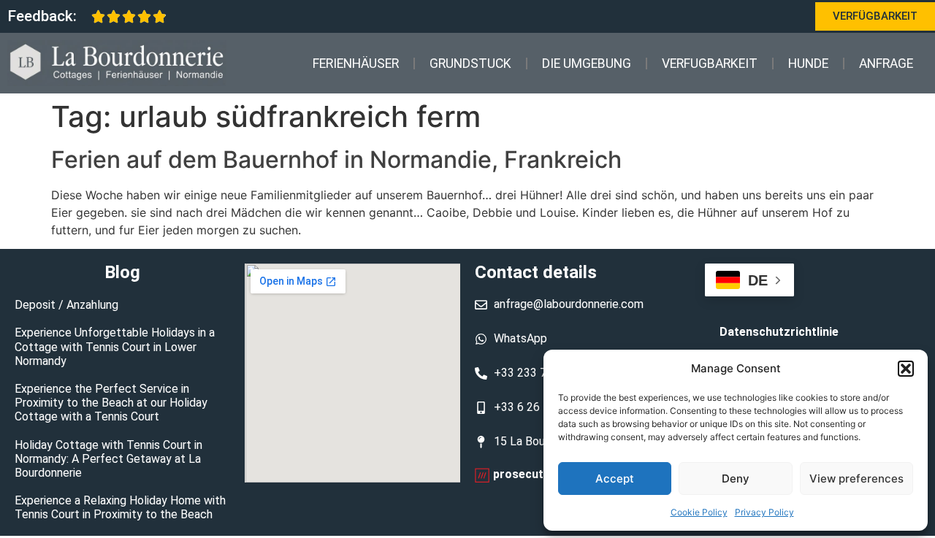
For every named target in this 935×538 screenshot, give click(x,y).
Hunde (808, 63)
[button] (905, 368)
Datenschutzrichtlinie (779, 332)
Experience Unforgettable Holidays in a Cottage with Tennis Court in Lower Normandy (115, 346)
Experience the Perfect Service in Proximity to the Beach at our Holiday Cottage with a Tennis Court (111, 402)
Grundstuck (470, 63)
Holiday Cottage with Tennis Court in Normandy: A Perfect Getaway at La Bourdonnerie (108, 459)
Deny (735, 478)
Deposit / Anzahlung (66, 305)
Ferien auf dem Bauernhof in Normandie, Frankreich (336, 159)
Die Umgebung (586, 63)
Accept (614, 478)
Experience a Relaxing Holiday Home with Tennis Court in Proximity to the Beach (120, 507)
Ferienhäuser (356, 63)
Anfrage (886, 63)
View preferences (856, 478)
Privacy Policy (764, 512)
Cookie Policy (699, 512)
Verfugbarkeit (709, 63)
